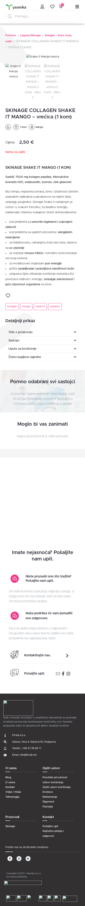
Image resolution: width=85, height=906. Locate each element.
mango (26, 306)
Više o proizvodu (20, 332)
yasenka (55, 306)
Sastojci (13, 340)
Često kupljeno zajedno (24, 357)
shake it (40, 306)
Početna (10, 35)
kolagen (12, 306)
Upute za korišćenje (22, 348)
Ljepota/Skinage (30, 35)
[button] (42, 332)
